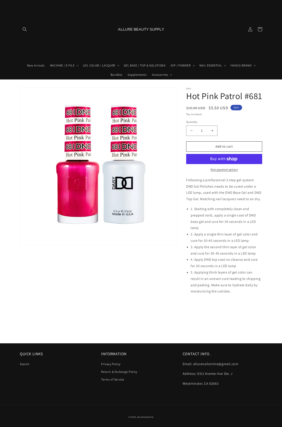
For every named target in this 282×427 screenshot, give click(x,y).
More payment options (224, 169)
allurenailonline (145, 417)
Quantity (191, 122)
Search (25, 364)
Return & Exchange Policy (119, 372)
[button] (25, 29)
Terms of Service (112, 379)
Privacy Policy (110, 364)
